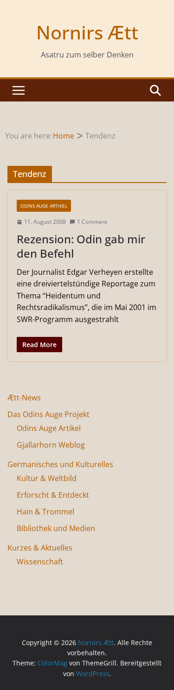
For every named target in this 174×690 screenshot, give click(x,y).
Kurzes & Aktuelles (39, 548)
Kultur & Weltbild (47, 478)
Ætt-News (24, 397)
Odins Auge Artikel (43, 206)
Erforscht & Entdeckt (53, 495)
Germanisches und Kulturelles (60, 464)
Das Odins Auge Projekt (48, 414)
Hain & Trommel (45, 511)
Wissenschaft (40, 562)
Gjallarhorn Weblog (51, 445)
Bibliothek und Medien (56, 528)
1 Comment (92, 222)
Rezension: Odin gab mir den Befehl (81, 246)
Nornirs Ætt (87, 32)
